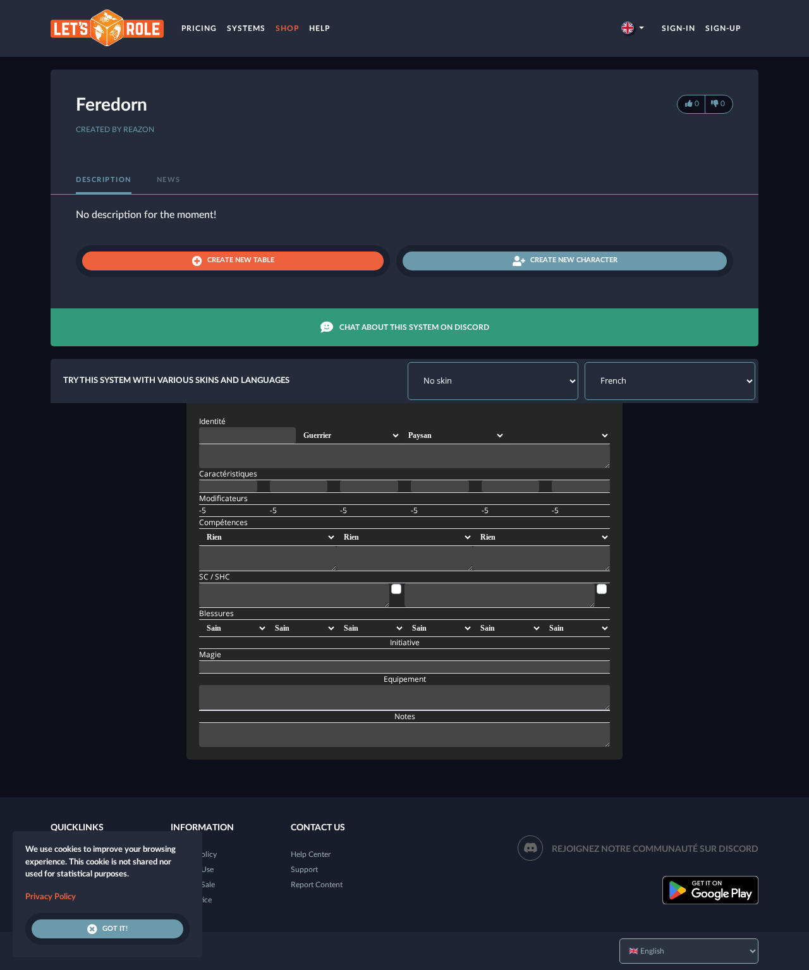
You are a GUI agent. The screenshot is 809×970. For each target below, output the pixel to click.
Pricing (199, 28)
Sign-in (678, 28)
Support (304, 869)
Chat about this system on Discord (414, 327)
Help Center (311, 854)
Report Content (317, 884)
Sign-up (723, 28)
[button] (632, 28)
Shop (287, 28)
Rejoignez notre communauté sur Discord (655, 849)
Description (103, 179)
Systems (246, 28)
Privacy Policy (50, 897)
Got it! (115, 928)
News (169, 179)
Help (319, 28)
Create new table (240, 260)
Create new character (573, 260)
